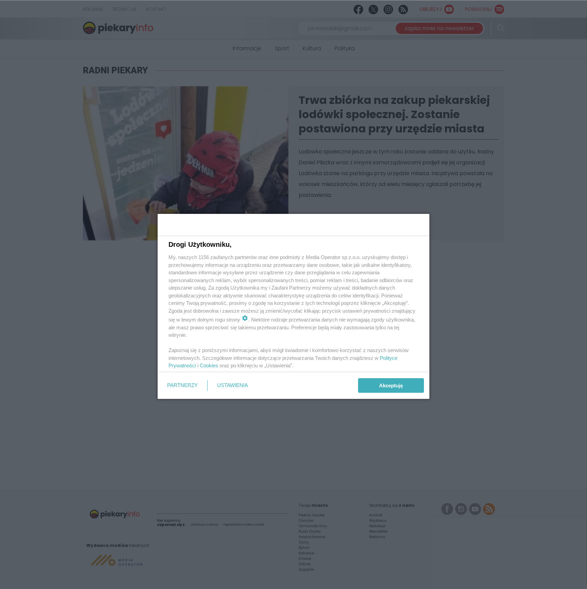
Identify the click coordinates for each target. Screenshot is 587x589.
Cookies (209, 365)
